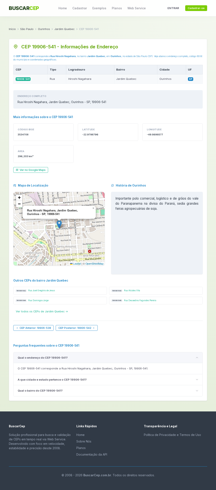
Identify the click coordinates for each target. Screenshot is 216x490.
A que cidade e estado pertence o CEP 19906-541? (52, 379)
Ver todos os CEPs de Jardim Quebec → (42, 311)
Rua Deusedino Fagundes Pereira (134, 300)
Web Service (136, 8)
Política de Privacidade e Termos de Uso (172, 435)
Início (12, 29)
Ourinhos (44, 29)
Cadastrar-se (196, 8)
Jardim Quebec (64, 29)
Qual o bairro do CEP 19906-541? (40, 390)
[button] (59, 224)
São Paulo (27, 29)
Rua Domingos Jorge (32, 300)
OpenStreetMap (94, 263)
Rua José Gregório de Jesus (35, 290)
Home (62, 8)
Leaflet (77, 263)
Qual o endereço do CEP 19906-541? (43, 357)
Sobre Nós (83, 441)
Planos (117, 8)
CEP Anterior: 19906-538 (35, 327)
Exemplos (99, 8)
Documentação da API (91, 454)
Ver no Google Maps (33, 170)
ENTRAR (173, 8)
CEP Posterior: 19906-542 (74, 327)
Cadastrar (79, 8)
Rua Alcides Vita (126, 290)
